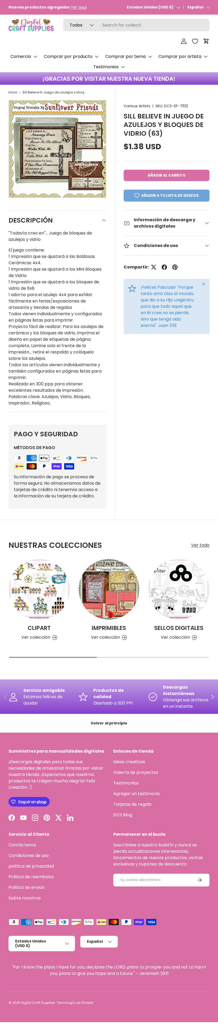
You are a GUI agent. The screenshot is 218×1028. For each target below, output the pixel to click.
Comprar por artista (179, 56)
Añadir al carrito (167, 175)
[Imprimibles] (109, 589)
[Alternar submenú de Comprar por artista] (205, 56)
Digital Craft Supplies (38, 1002)
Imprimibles (109, 628)
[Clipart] (39, 589)
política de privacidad (31, 866)
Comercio (20, 56)
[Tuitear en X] (153, 267)
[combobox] (136, 25)
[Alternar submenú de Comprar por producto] (97, 56)
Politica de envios (26, 887)
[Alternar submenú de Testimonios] (123, 67)
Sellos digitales (178, 628)
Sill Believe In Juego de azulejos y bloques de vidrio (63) (54, 92)
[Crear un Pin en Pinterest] (175, 267)
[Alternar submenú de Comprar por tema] (150, 56)
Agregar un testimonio (136, 794)
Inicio (13, 92)
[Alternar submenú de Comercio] (35, 56)
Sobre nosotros (25, 898)
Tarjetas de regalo (132, 804)
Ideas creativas (129, 762)
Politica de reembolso (31, 877)
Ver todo (200, 545)
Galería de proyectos (135, 772)
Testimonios (106, 67)
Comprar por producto (68, 56)
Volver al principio (109, 723)
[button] (206, 41)
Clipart (39, 628)
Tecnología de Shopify (75, 1002)
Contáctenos (22, 845)
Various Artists (137, 106)
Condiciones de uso (29, 855)
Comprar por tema (125, 56)
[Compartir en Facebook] (164, 267)
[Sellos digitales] (178, 589)
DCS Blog (122, 815)
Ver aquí (79, 7)
